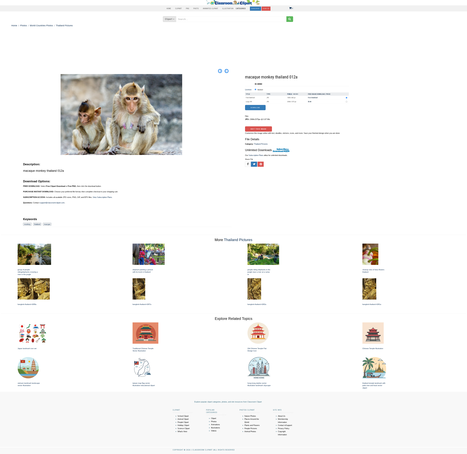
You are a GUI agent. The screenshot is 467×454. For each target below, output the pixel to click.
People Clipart (183, 422)
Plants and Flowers (252, 425)
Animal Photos (250, 431)
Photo (196, 8)
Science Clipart (184, 428)
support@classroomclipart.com (52, 203)
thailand (37, 224)
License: (248, 90)
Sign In (266, 8)
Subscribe (255, 8)
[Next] (227, 71)
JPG (268, 98)
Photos (23, 25)
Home (169, 8)
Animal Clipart (183, 419)
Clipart (178, 8)
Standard (260, 90)
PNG (187, 8)
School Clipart (183, 416)
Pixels (289, 94)
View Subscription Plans (102, 197)
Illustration (228, 8)
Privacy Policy (283, 428)
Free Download (250, 98)
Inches (295, 94)
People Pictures (250, 428)
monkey (27, 224)
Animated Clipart (210, 8)
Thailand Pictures (64, 25)
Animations (215, 424)
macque (47, 224)
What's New (182, 431)
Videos (213, 431)
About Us (281, 416)
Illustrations (215, 428)
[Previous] (220, 71)
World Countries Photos (41, 25)
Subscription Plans (256, 155)
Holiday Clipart (183, 425)
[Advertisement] (233, 46)
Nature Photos (250, 416)
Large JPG (249, 102)
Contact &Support (285, 425)
